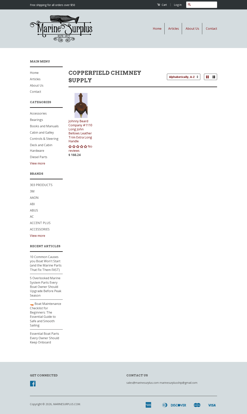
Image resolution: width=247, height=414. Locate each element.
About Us (192, 28)
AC (32, 216)
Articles (173, 28)
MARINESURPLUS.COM (66, 404)
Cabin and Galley (42, 132)
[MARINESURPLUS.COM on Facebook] (33, 385)
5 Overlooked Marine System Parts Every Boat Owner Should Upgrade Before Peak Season (45, 287)
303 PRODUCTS (41, 185)
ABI (32, 204)
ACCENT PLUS (40, 223)
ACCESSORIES (40, 229)
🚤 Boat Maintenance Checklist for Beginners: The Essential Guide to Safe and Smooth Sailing (45, 314)
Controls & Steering (44, 139)
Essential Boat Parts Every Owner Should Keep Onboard (44, 337)
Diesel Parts (38, 157)
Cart (164, 5)
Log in (178, 5)
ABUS (34, 210)
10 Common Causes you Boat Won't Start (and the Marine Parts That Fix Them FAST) (46, 263)
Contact (211, 28)
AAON (34, 198)
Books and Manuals (44, 126)
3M (32, 191)
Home (157, 28)
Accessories (38, 113)
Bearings (36, 120)
